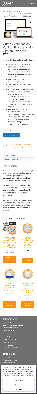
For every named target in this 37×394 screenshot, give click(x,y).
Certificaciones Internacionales (13, 325)
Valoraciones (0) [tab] (12, 159)
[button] (30, 22)
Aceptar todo (18, 380)
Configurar (18, 389)
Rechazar (18, 385)
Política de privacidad (10, 360)
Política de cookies (9, 362)
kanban (31, 147)
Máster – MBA (7, 322)
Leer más (27, 260)
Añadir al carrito (11, 135)
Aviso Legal (6, 357)
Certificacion (18, 147)
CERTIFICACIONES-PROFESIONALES (22, 145)
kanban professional (9, 149)
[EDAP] (7, 3)
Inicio (5, 11)
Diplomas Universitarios (10, 327)
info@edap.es (8, 345)
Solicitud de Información (11, 347)
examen (25, 147)
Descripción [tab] (10, 155)
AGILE (12, 147)
